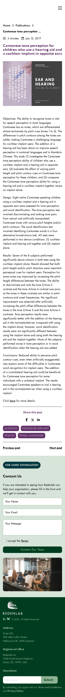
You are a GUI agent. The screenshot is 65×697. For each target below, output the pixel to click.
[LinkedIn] (38, 420)
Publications (23, 25)
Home (6, 25)
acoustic (11, 428)
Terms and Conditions (49, 687)
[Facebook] (26, 420)
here (12, 401)
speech (9, 435)
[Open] (60, 8)
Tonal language (31, 435)
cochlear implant (35, 428)
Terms (24, 541)
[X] (33, 420)
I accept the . (18, 541)
